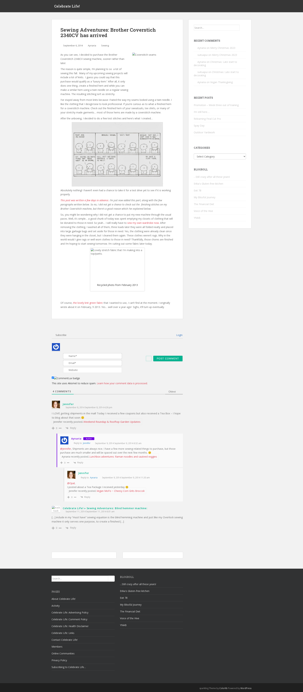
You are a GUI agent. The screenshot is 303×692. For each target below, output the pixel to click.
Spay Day (199, 125)
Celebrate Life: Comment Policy (69, 619)
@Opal (71, 483)
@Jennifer (65, 448)
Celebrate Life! (67, 6)
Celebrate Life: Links (63, 633)
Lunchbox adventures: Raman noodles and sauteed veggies (123, 456)
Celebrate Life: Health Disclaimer (70, 626)
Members (57, 646)
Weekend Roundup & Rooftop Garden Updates (111, 421)
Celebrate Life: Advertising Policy (70, 612)
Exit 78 (197, 190)
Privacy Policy (59, 660)
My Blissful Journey (204, 197)
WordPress (245, 688)
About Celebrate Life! (63, 598)
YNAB (197, 217)
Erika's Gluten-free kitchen (208, 183)
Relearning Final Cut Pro (207, 118)
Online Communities (63, 653)
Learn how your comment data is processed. (122, 383)
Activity (56, 605)
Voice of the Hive (203, 211)
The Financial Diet (204, 204)
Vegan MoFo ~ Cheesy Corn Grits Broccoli (120, 491)
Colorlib (223, 688)
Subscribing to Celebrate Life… (69, 667)
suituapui (202, 55)
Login (179, 335)
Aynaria (92, 45)
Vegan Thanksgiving (221, 82)
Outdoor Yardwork (204, 132)
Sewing (105, 45)
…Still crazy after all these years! (212, 176)
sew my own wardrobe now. (143, 222)
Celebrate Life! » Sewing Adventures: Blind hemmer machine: (105, 508)
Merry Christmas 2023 (222, 48)
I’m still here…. (202, 112)
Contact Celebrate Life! (65, 639)
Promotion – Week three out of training (216, 105)
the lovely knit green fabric (88, 302)
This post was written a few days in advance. (84, 200)
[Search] (243, 28)
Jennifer (68, 404)
